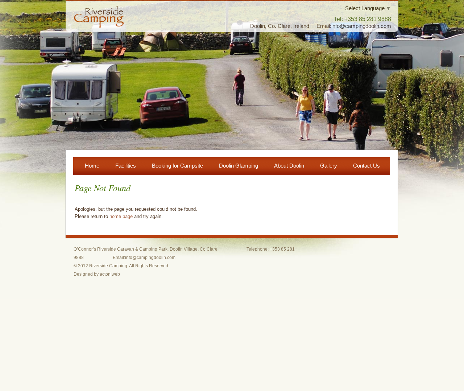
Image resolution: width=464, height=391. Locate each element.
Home (92, 165)
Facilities (125, 165)
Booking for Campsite (177, 165)
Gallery (328, 165)
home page (121, 216)
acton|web (110, 274)
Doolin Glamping (238, 165)
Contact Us (366, 165)
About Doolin (289, 165)
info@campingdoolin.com (361, 26)
